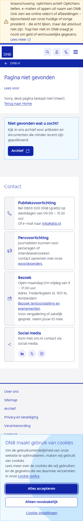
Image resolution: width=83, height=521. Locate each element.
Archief (10, 409)
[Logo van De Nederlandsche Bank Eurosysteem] (7, 52)
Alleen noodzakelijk (41, 502)
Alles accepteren (41, 489)
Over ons (11, 391)
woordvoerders (30, 264)
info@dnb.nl (51, 224)
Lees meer (18, 39)
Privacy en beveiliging (21, 417)
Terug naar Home (18, 104)
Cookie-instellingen (41, 513)
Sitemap (10, 400)
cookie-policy (28, 476)
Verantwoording (17, 426)
